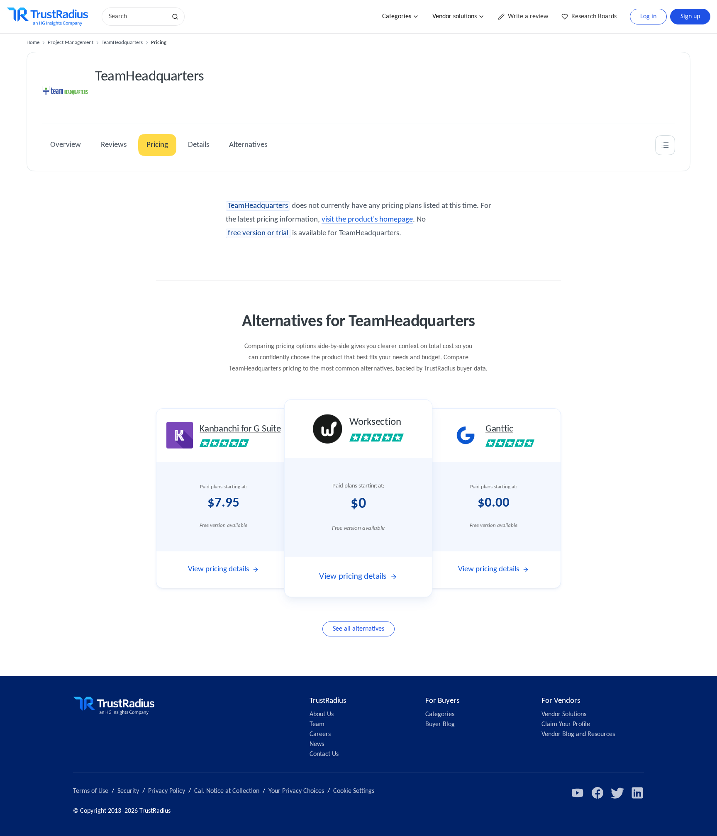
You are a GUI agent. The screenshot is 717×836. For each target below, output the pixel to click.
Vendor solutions (454, 16)
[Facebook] (597, 792)
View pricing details (218, 569)
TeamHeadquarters (122, 42)
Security (128, 791)
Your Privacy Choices (296, 791)
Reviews (114, 145)
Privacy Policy (166, 791)
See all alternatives (358, 629)
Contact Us (324, 754)
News (317, 744)
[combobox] (137, 16)
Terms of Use (90, 791)
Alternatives (248, 145)
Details (198, 145)
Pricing (157, 145)
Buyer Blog (440, 724)
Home (33, 42)
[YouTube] (577, 792)
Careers (320, 734)
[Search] (175, 16)
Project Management (70, 42)
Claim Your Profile (565, 724)
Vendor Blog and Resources (578, 734)
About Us (322, 714)
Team (317, 724)
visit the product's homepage (367, 220)
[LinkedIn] (637, 792)
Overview (65, 145)
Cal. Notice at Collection (226, 791)
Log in (648, 16)
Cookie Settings (353, 791)
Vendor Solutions (563, 714)
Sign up (690, 16)
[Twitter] (617, 792)
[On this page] (665, 145)
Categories (396, 16)
